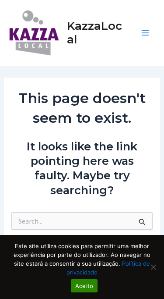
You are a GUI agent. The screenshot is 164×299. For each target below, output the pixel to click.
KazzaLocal (94, 32)
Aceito (84, 285)
